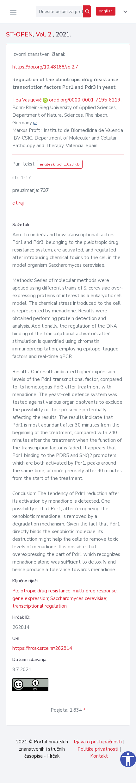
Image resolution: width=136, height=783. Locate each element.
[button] (124, 11)
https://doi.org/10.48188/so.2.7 (45, 67)
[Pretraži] (87, 11)
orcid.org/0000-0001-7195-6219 (84, 100)
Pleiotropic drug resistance (41, 591)
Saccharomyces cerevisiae (78, 598)
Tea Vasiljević (27, 100)
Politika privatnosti (97, 749)
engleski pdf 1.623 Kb (60, 164)
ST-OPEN (19, 34)
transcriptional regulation (39, 606)
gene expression (30, 598)
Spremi (88, 775)
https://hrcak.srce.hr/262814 (42, 648)
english (106, 11)
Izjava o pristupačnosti (98, 742)
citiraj (18, 203)
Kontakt (99, 756)
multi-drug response (95, 591)
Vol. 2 (44, 34)
